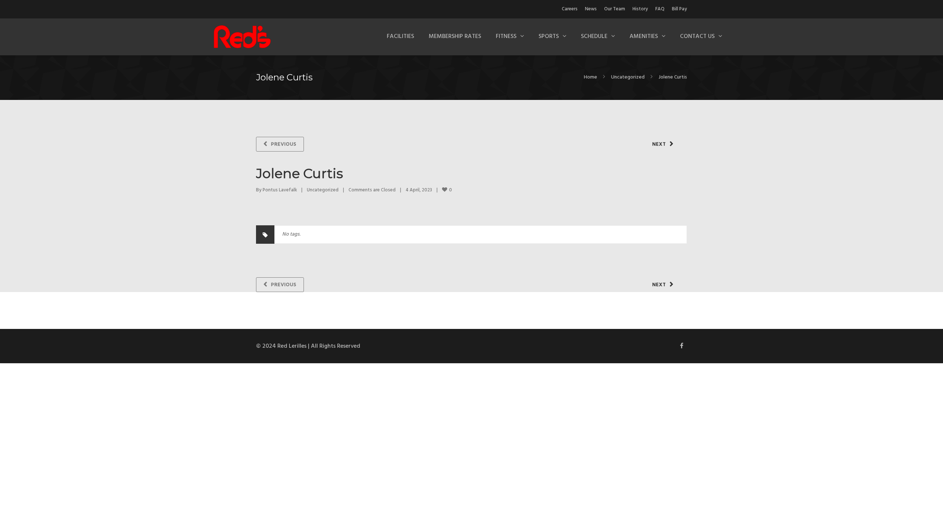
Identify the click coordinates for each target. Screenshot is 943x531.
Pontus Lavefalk (280, 190)
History (640, 9)
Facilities (400, 36)
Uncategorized (628, 77)
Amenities (644, 36)
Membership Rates (455, 36)
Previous (284, 144)
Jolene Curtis (299, 173)
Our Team (614, 9)
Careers (570, 9)
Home (590, 77)
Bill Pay (679, 9)
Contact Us (697, 36)
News (591, 9)
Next (659, 144)
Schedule (594, 36)
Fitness (506, 36)
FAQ (660, 9)
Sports (549, 36)
